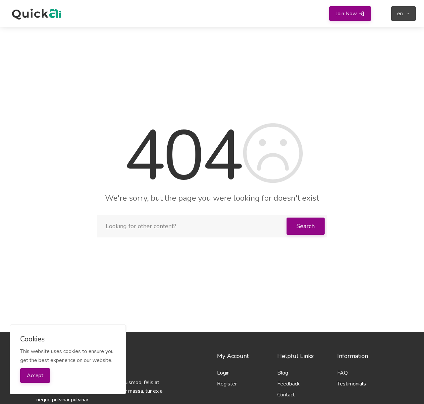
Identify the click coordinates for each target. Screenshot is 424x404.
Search (305, 226)
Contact (286, 394)
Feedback (288, 383)
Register (227, 383)
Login (223, 373)
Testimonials (351, 383)
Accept (35, 375)
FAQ (342, 373)
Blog (282, 373)
